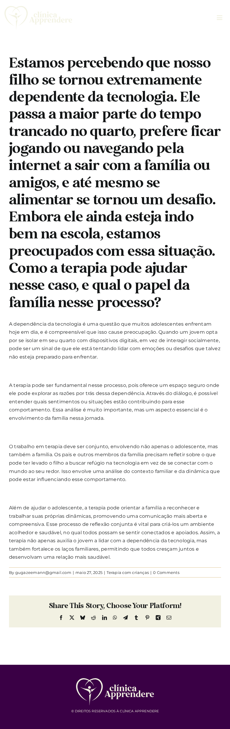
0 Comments (166, 572)
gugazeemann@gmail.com (43, 572)
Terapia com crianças (128, 572)
